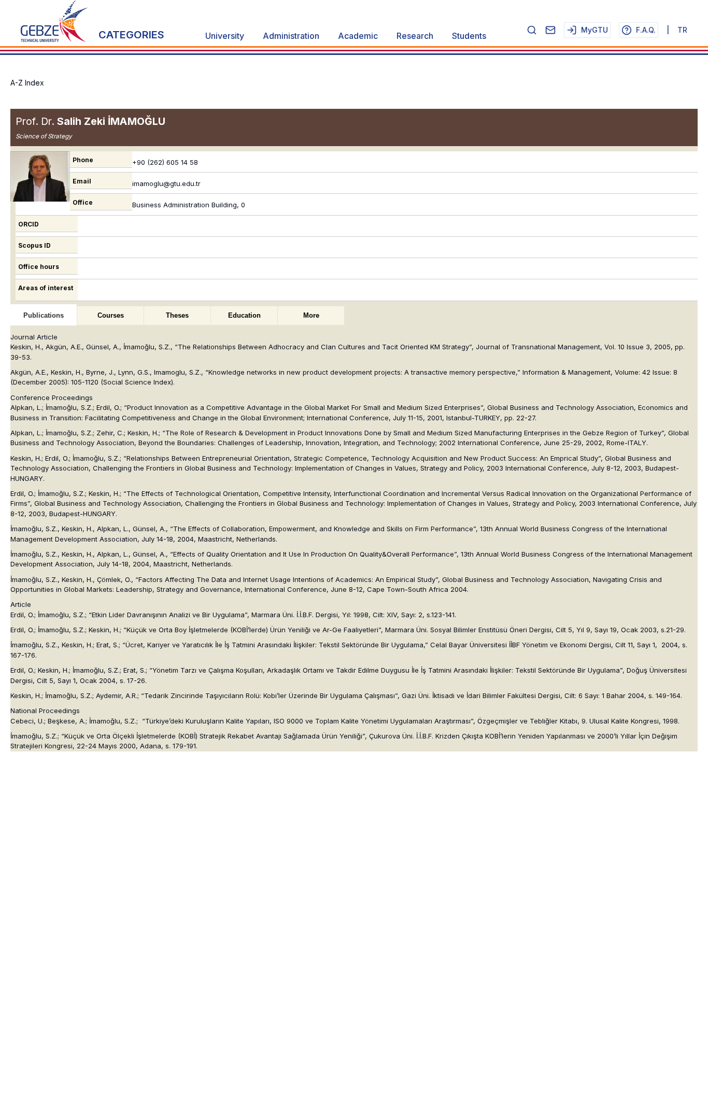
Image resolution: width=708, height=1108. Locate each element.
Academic (358, 36)
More (311, 315)
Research (415, 36)
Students (469, 36)
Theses (177, 315)
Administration (291, 36)
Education (244, 315)
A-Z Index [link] (27, 82)
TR (682, 29)
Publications (43, 315)
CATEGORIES (131, 35)
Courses (110, 315)
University (224, 36)
